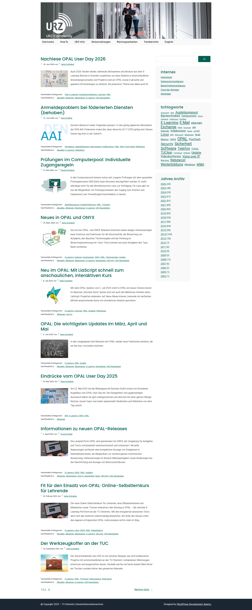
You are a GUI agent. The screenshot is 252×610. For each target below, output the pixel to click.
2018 (163, 217)
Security (167, 144)
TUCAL (195, 148)
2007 (163, 263)
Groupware (187, 128)
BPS (66, 416)
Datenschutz (174, 119)
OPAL (108, 94)
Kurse (189, 131)
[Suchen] (204, 59)
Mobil (197, 134)
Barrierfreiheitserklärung (173, 85)
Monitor (165, 139)
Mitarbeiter (189, 135)
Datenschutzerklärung (172, 81)
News (97, 476)
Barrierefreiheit (170, 115)
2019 (163, 213)
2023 (163, 196)
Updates (92, 311)
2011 (163, 247)
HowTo (69, 314)
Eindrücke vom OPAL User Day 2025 (79, 376)
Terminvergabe (112, 257)
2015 (163, 230)
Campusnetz (188, 115)
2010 (163, 251)
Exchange (168, 127)
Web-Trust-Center (127, 147)
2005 (163, 272)
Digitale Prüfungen (88, 205)
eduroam (196, 123)
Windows (189, 164)
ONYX (97, 257)
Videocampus (95, 579)
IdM (194, 127)
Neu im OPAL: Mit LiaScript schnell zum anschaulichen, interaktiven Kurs (82, 273)
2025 (163, 188)
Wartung (165, 160)
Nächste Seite (143, 589)
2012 (163, 242)
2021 (163, 205)
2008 (163, 259)
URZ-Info (110, 260)
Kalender (165, 131)
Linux (165, 134)
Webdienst (140, 147)
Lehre (77, 530)
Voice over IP (191, 156)
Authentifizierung (82, 147)
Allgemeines (80, 98)
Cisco (200, 116)
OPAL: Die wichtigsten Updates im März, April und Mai (94, 326)
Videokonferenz (171, 156)
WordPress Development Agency (194, 604)
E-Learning (73, 94)
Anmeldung (69, 147)
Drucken (183, 119)
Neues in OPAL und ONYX (67, 217)
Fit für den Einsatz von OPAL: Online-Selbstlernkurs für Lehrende (95, 488)
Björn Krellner (66, 118)
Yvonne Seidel (66, 434)
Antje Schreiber (67, 64)
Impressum (166, 77)
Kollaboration (108, 147)
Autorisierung (96, 147)
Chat (67, 94)
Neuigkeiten (101, 260)
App (172, 113)
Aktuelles (61, 98)
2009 (163, 255)
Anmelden (166, 94)
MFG (172, 135)
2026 (163, 184)
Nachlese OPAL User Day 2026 (73, 59)
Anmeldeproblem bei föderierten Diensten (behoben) (87, 110)
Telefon (184, 148)
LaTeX (197, 131)
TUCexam (106, 205)
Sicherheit (183, 143)
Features (78, 257)
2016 (163, 226)
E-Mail (185, 122)
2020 (163, 209)
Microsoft (179, 135)
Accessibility (165, 113)
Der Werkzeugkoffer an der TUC (74, 543)
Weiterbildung (97, 530)
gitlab (180, 128)
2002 (163, 276)
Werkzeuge (101, 311)
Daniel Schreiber (68, 170)
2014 (163, 234)
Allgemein (69, 98)
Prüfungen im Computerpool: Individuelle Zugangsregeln (86, 162)
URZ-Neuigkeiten (103, 98)
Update (122, 257)
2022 (163, 200)
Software (168, 148)
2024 (163, 192)
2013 (163, 238)
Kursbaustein (88, 257)
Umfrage (186, 153)
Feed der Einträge (170, 89)
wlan (200, 164)
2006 (163, 268)
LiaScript (101, 94)
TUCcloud (84, 579)
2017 (163, 221)
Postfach (195, 139)
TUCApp (166, 152)
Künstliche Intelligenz (88, 94)
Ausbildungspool (72, 205)
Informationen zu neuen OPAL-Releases (84, 428)
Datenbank (164, 119)
